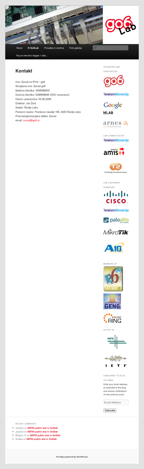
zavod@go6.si (31, 120)
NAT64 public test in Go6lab (43, 428)
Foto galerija (75, 47)
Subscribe (110, 410)
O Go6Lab (33, 47)
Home (19, 47)
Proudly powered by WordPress (72, 456)
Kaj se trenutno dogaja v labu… (32, 55)
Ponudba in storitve (54, 47)
